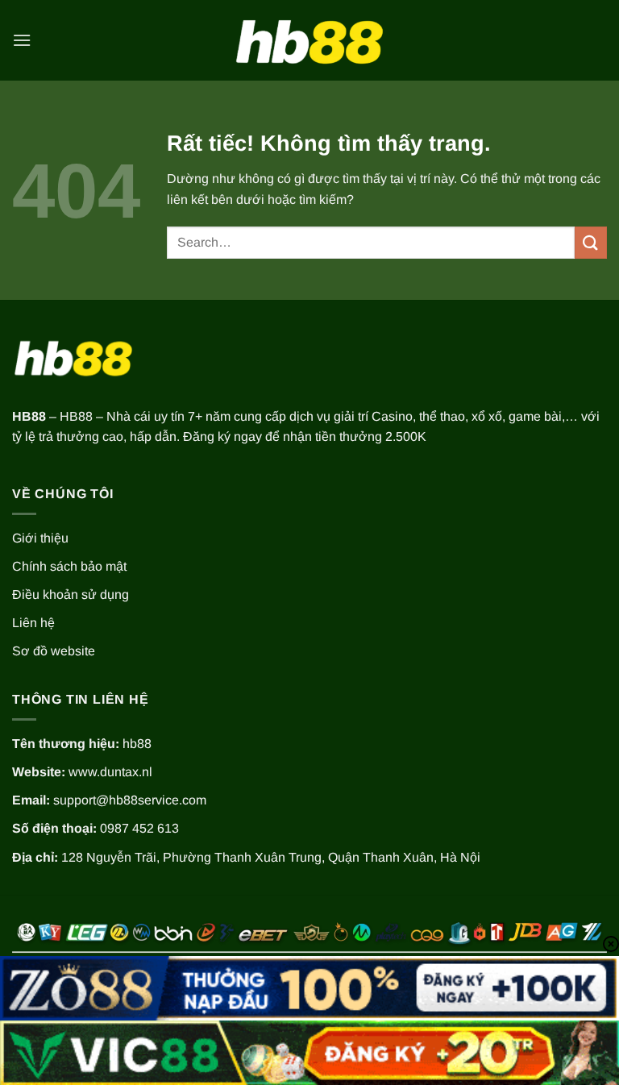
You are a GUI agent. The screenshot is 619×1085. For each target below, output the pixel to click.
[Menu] (21, 40)
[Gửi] (591, 242)
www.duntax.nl (110, 772)
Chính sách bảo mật (69, 566)
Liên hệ (33, 623)
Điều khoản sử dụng (70, 594)
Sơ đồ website (53, 651)
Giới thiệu (40, 538)
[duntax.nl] (309, 40)
